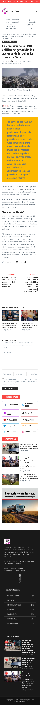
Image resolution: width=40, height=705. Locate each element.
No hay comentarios (23, 61)
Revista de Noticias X (20, 702)
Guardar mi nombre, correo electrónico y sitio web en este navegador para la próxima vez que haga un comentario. (19, 381)
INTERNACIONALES (12, 22)
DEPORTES (15, 20)
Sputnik (5, 106)
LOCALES (9, 24)
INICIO (8, 20)
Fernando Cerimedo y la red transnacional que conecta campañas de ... (9, 325)
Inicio (4, 34)
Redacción (9, 61)
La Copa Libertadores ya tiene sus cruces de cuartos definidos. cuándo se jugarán (29, 476)
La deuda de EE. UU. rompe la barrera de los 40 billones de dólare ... (29, 325)
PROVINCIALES (11, 28)
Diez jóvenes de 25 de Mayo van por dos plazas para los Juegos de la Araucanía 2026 (29, 446)
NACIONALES (10, 26)
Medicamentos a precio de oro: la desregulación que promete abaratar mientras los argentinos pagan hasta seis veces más (28, 646)
